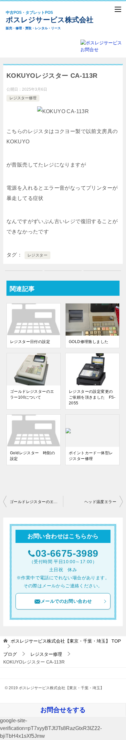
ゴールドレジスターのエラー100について (32, 394)
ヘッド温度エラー (100, 502)
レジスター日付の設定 (30, 341)
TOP (66, 641)
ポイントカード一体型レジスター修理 (91, 456)
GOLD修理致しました (88, 341)
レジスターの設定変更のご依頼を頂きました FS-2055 (92, 397)
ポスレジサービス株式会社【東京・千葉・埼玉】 (55, 20)
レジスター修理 (23, 98)
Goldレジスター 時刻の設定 (32, 456)
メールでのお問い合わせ (66, 601)
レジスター (37, 255)
